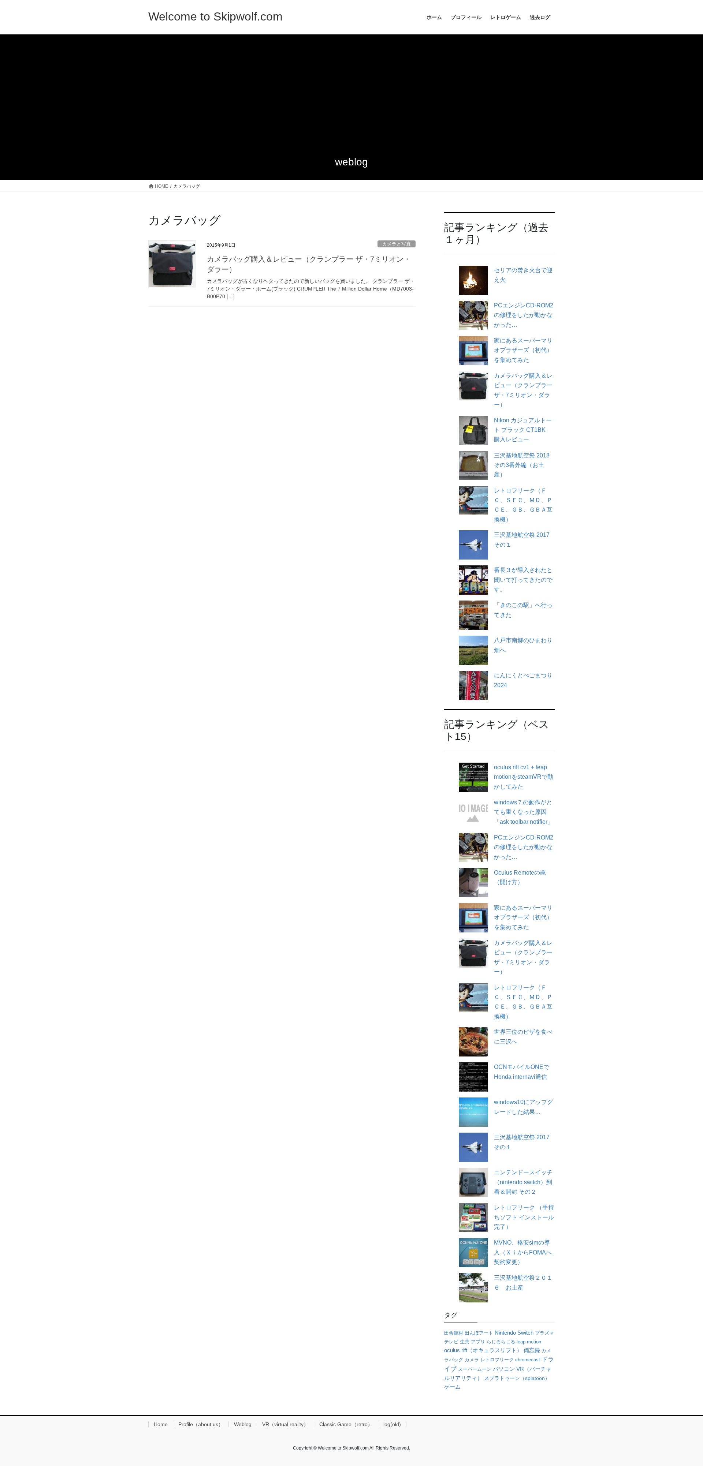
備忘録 (532, 1350)
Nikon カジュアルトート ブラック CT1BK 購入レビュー (523, 430)
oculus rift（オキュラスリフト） (483, 1350)
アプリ (478, 1342)
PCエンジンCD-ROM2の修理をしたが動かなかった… (523, 315)
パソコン (504, 1369)
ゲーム (452, 1387)
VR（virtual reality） (285, 1424)
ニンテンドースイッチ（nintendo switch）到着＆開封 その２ (523, 1182)
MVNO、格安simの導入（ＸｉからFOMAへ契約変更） (523, 1252)
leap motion (529, 1342)
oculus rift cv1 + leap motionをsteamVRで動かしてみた (523, 777)
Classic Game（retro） (346, 1424)
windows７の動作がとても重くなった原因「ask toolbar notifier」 (523, 812)
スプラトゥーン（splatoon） (517, 1378)
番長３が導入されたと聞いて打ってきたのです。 (523, 579)
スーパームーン (474, 1369)
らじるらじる (501, 1342)
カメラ (472, 1359)
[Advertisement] (351, 89)
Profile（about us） (200, 1424)
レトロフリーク (497, 1359)
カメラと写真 (396, 244)
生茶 (464, 1342)
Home (161, 1424)
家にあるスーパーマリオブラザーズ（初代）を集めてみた (523, 350)
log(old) (392, 1424)
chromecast (527, 1359)
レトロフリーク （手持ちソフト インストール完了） (524, 1217)
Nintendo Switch (514, 1333)
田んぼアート (479, 1333)
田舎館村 (453, 1333)
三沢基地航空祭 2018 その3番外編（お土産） (522, 465)
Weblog (243, 1424)
